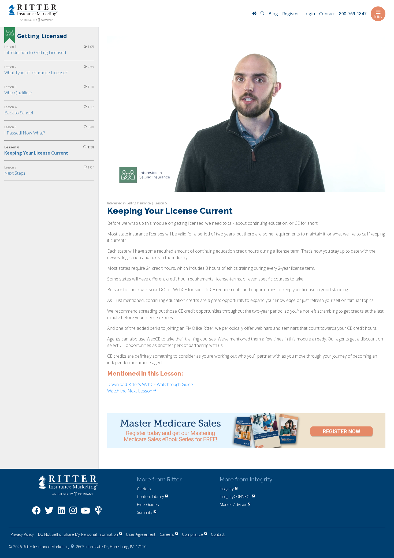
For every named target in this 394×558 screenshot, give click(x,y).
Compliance (192, 534)
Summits (145, 512)
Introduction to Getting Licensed (35, 52)
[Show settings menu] (368, 187)
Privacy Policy (22, 534)
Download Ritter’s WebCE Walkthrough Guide (150, 384)
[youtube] (85, 513)
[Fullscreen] (379, 187)
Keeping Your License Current (36, 153)
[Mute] (356, 187)
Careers (167, 534)
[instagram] (73, 513)
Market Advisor (233, 504)
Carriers (144, 488)
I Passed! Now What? (24, 133)
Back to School (18, 113)
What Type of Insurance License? (35, 73)
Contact (218, 534)
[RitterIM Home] (254, 14)
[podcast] (98, 513)
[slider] (235, 187)
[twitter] (49, 513)
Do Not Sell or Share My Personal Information (78, 534)
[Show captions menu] (345, 187)
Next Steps (14, 173)
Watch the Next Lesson (130, 391)
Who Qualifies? (18, 93)
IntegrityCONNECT (235, 496)
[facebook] (36, 513)
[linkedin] (61, 513)
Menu (378, 16)
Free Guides (148, 504)
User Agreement (140, 534)
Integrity (227, 488)
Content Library (150, 496)
